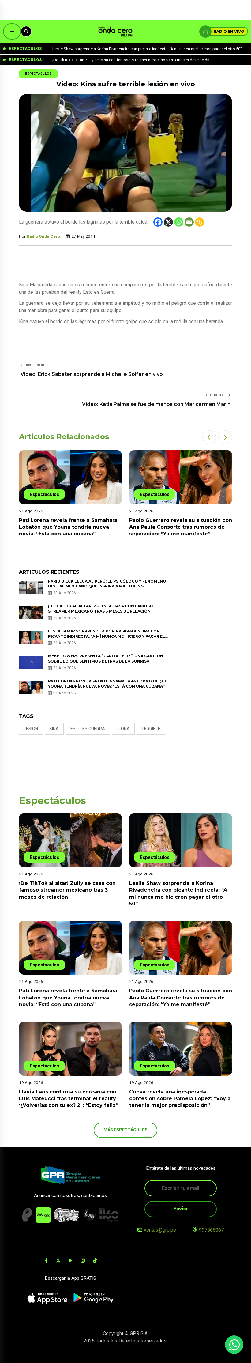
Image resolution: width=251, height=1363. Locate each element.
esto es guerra (87, 728)
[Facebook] (158, 222)
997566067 (211, 1230)
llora (123, 728)
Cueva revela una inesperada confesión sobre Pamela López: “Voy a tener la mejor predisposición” (179, 1098)
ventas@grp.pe (160, 1230)
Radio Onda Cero (43, 236)
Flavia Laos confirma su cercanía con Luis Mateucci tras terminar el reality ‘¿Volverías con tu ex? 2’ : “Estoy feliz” (68, 1098)
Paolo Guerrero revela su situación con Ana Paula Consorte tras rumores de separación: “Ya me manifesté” (180, 527)
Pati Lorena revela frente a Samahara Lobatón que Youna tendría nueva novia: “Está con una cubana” (68, 527)
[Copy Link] (199, 222)
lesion (31, 728)
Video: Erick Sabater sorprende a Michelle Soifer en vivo (92, 374)
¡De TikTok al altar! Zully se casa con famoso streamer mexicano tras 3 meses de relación (100, 609)
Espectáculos (38, 73)
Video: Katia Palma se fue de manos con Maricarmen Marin (156, 404)
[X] (168, 222)
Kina (54, 728)
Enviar (180, 1209)
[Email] (189, 222)
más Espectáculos (125, 1129)
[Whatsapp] (178, 222)
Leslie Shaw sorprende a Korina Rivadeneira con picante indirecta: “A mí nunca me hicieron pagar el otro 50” (106, 636)
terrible (150, 728)
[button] (209, 437)
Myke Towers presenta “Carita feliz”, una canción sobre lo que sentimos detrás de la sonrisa (105, 658)
